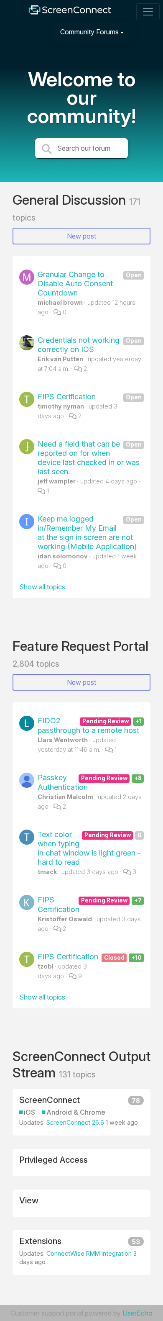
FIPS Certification (90, 904)
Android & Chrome (75, 1112)
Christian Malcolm (65, 796)
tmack (47, 871)
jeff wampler (57, 481)
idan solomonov (63, 556)
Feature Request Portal (80, 646)
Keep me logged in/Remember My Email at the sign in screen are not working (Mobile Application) (90, 532)
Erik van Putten (60, 358)
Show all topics (42, 587)
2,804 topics (36, 664)
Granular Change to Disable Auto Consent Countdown (90, 283)
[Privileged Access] (81, 1162)
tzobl (45, 966)
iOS (29, 1112)
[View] (81, 1203)
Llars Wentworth (63, 739)
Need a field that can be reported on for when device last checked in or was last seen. (90, 457)
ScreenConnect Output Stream (81, 1064)
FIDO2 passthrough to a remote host (90, 725)
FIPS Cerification (90, 396)
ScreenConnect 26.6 (75, 1122)
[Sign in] (146, 31)
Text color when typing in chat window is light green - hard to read (90, 848)
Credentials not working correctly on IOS (90, 345)
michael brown (60, 302)
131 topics (77, 1074)
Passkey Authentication (90, 782)
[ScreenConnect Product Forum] (70, 12)
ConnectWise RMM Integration (89, 1253)
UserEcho (137, 1313)
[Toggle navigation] (148, 11)
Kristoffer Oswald (65, 919)
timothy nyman (61, 406)
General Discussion (71, 200)
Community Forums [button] (89, 32)
